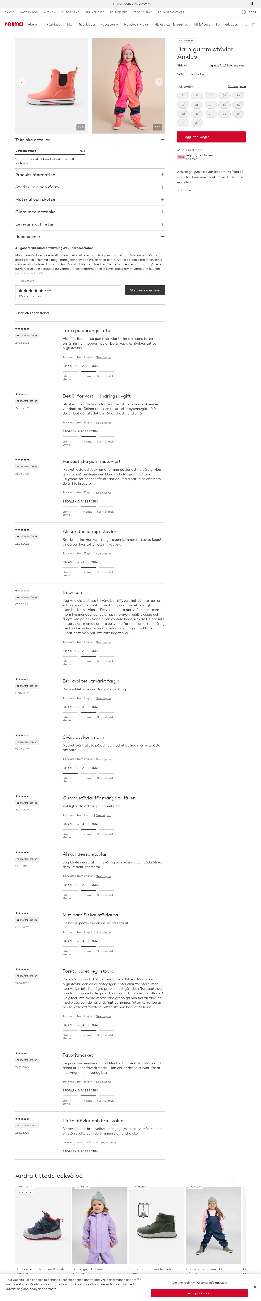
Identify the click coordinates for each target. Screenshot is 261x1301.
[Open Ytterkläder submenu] (63, 24)
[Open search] (245, 24)
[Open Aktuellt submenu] (41, 24)
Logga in (253, 12)
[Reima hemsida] (14, 24)
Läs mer (191, 159)
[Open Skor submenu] (75, 24)
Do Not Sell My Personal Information (200, 1282)
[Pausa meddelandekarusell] (252, 4)
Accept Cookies (200, 1293)
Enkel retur (194, 150)
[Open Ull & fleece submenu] (211, 24)
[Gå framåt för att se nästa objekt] (159, 82)
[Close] (255, 1287)
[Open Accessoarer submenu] (120, 24)
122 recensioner (234, 65)
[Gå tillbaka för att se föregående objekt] (21, 82)
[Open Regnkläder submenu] (96, 24)
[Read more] (90, 272)
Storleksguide (237, 86)
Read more (27, 280)
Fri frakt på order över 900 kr (130, 3)
